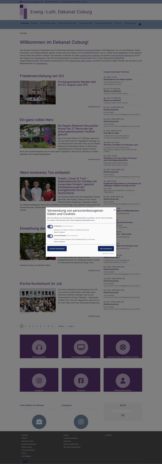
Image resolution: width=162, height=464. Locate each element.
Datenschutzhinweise (82, 220)
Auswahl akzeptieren (56, 248)
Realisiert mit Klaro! (108, 253)
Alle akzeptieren (106, 248)
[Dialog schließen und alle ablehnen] (114, 208)
